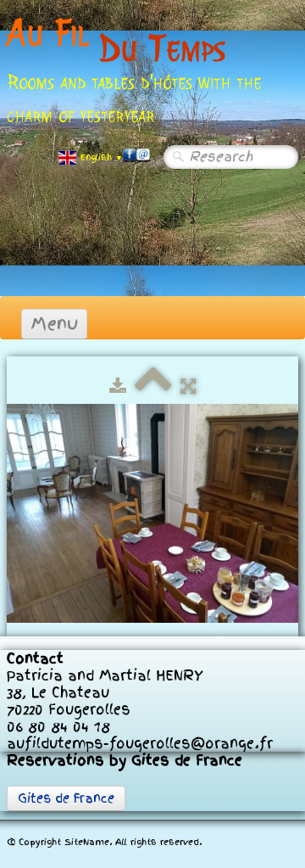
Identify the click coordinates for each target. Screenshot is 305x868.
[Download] (117, 386)
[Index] (153, 386)
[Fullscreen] (188, 386)
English (101, 157)
